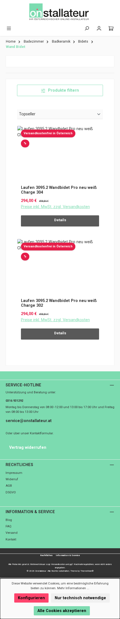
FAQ (8, 526)
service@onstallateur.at (29, 420)
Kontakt (11, 539)
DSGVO (11, 492)
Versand (12, 533)
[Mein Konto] (99, 28)
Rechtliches (19, 464)
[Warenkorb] (111, 28)
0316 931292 (14, 401)
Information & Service (30, 512)
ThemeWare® (86, 571)
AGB (9, 486)
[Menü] (9, 28)
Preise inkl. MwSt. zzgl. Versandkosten (55, 206)
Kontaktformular (41, 433)
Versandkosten (58, 564)
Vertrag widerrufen (27, 447)
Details (60, 220)
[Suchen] (87, 28)
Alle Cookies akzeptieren (61, 610)
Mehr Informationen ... (73, 588)
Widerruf (12, 479)
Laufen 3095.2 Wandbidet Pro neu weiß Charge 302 (59, 303)
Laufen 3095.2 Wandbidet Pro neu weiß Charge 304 (59, 190)
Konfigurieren (31, 598)
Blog (9, 520)
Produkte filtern (63, 90)
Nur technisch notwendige (80, 598)
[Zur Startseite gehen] (60, 12)
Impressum (14, 473)
